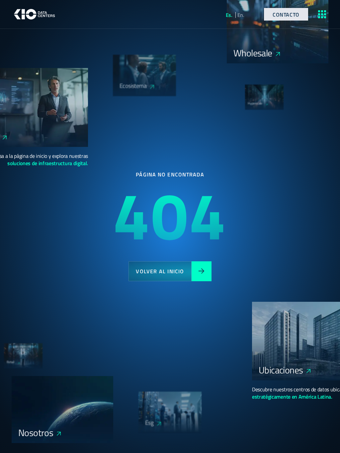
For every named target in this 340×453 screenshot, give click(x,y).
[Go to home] (34, 14)
